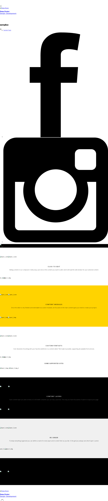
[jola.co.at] (4, 25)
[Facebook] (55, 136)
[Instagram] (55, 242)
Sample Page (7, 30)
